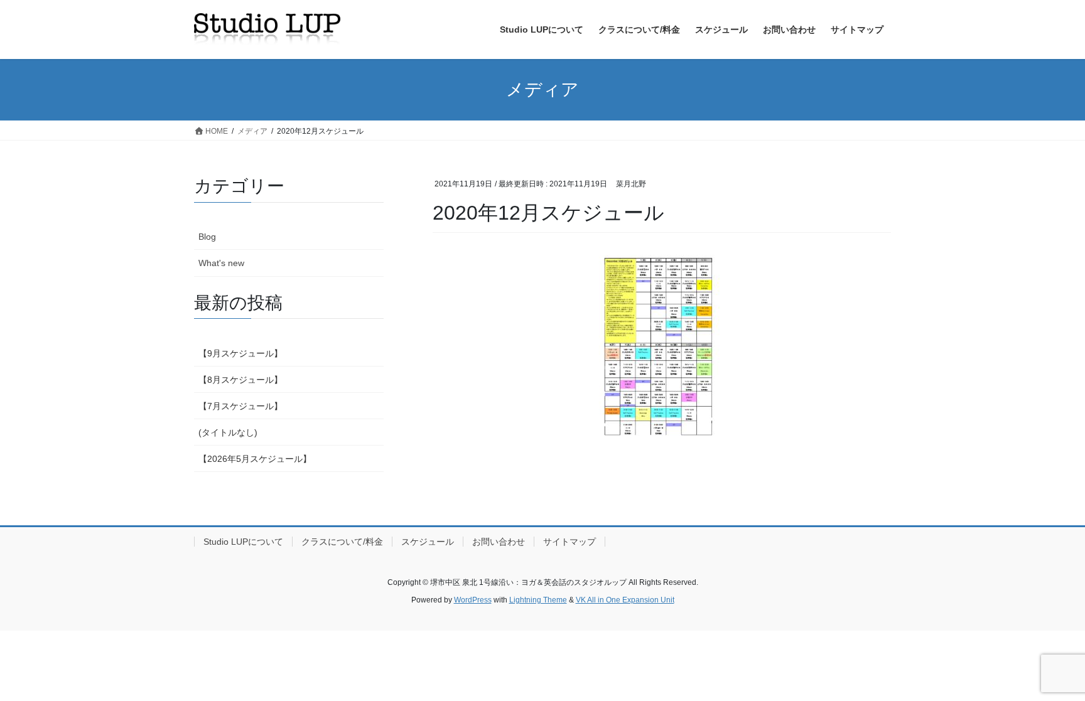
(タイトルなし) (227, 432)
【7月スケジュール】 (240, 406)
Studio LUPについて (243, 542)
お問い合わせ (498, 542)
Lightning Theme (538, 600)
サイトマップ (569, 542)
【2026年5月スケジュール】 (254, 459)
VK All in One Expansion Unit (625, 600)
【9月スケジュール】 (240, 353)
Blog (207, 237)
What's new (221, 263)
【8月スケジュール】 (240, 380)
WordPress (473, 600)
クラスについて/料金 (342, 542)
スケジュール (427, 542)
